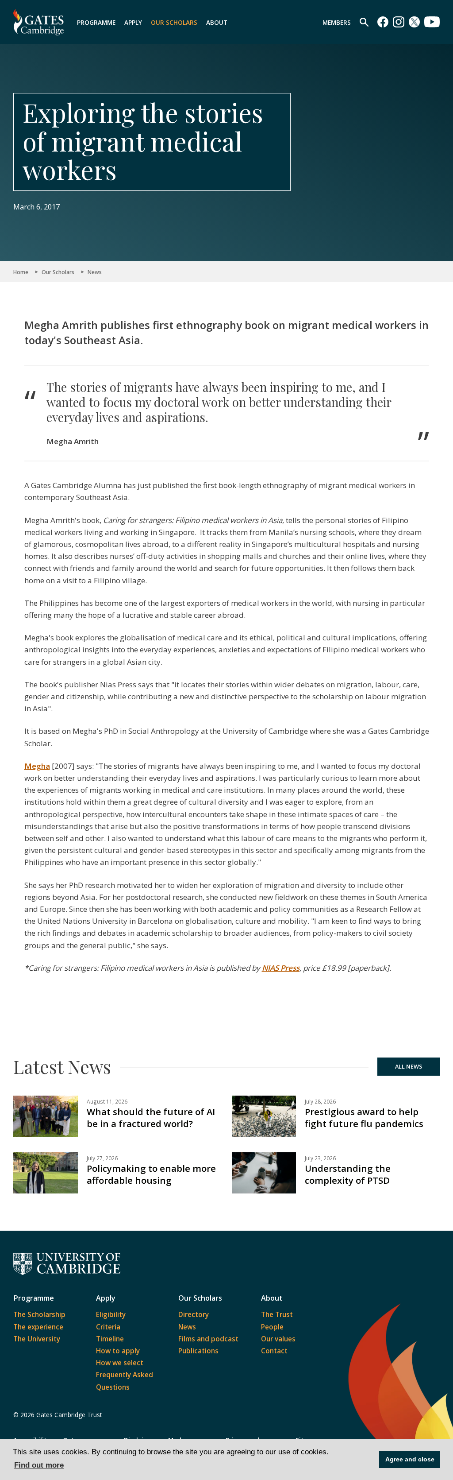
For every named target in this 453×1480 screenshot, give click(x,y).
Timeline (110, 1338)
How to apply (118, 1350)
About (216, 22)
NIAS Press (280, 968)
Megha (37, 766)
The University (36, 1338)
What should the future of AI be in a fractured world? (151, 1117)
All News (408, 1066)
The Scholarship (39, 1314)
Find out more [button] (39, 1465)
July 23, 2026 (320, 1158)
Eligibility (111, 1314)
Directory (193, 1314)
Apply (133, 22)
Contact (274, 1350)
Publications (198, 1350)
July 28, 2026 (320, 1101)
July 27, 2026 (102, 1158)
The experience (38, 1326)
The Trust (277, 1314)
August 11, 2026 (107, 1101)
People (272, 1326)
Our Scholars (174, 22)
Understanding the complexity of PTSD (348, 1174)
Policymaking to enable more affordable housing (151, 1174)
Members (336, 22)
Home (20, 271)
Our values (278, 1338)
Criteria (108, 1326)
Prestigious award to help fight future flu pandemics (364, 1117)
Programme (96, 22)
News (95, 271)
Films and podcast (208, 1338)
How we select (119, 1362)
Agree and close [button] (409, 1459)
